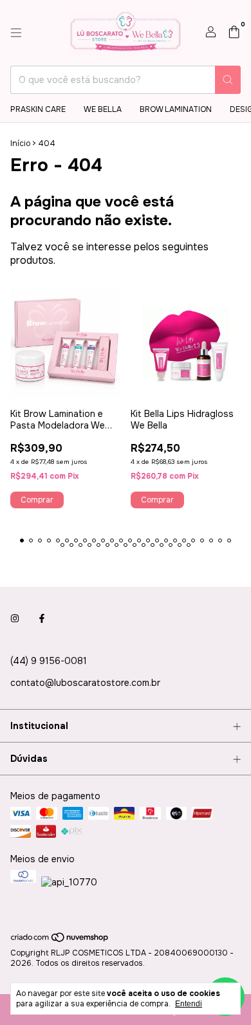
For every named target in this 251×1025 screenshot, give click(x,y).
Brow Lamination (176, 109)
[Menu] (16, 33)
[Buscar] (228, 80)
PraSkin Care (38, 109)
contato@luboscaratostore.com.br (85, 682)
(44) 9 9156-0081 (48, 661)
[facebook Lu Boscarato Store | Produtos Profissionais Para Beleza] (41, 618)
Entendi (188, 1003)
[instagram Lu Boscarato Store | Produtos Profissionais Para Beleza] (14, 618)
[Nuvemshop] (60, 941)
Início (20, 143)
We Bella (103, 109)
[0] (234, 33)
